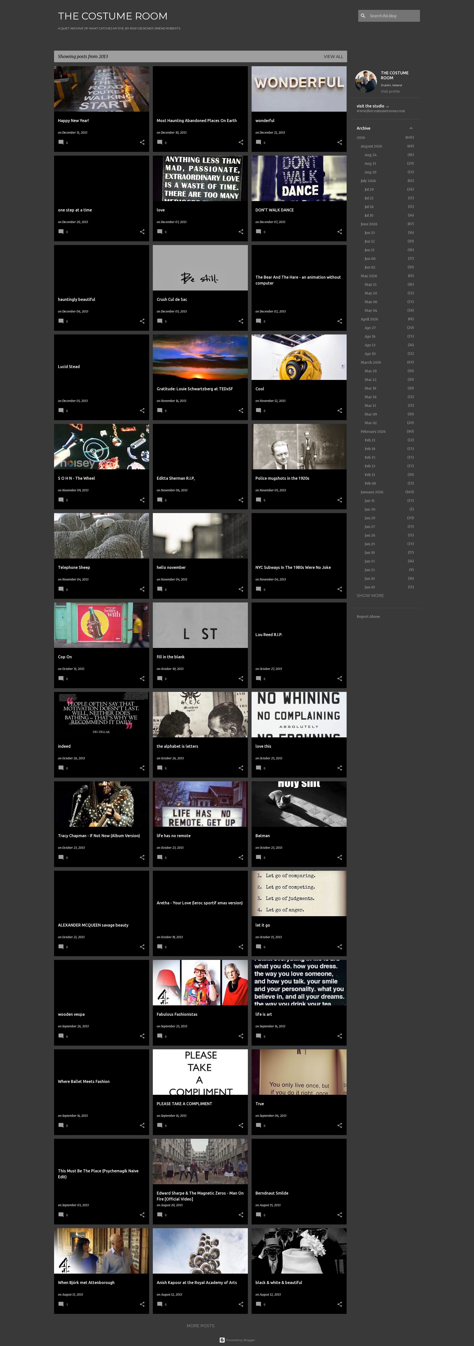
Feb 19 (370, 449)
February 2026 (373, 431)
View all (333, 56)
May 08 (371, 302)
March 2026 (371, 362)
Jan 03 (370, 587)
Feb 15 (370, 457)
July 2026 (368, 181)
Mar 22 (370, 379)
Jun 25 (370, 232)
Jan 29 (370, 518)
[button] (142, 142)
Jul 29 (369, 189)
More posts (201, 1326)
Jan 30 (370, 509)
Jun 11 (370, 250)
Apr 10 (370, 354)
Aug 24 (371, 155)
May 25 (371, 284)
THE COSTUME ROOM (113, 16)
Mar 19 (370, 388)
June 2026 (369, 224)
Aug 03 (370, 172)
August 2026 (371, 146)
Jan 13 (370, 570)
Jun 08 (370, 258)
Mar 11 (370, 405)
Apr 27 (370, 328)
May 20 (371, 293)
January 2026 (372, 492)
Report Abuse (368, 616)
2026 (361, 137)
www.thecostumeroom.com (381, 111)
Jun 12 (370, 241)
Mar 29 (371, 371)
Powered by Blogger (240, 1340)
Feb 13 (370, 466)
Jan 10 (370, 578)
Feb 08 (370, 483)
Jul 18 (369, 207)
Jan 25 (370, 544)
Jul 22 (369, 198)
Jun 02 (370, 267)
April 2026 (369, 319)
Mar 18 (370, 397)
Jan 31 (370, 500)
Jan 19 (370, 552)
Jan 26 (370, 535)
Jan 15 (370, 561)
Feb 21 (370, 440)
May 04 (371, 310)
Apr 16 (370, 336)
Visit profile (390, 91)
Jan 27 (370, 526)
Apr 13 (370, 345)
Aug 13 (370, 163)
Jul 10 (369, 215)
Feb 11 (370, 475)
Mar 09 (371, 414)
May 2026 (369, 276)
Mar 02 (371, 423)
